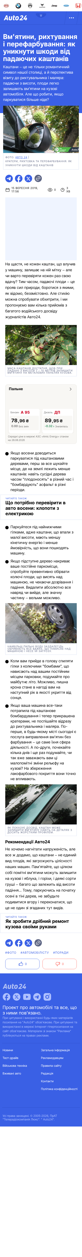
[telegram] (9, 178)
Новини (8, 1050)
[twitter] (28, 178)
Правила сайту (51, 1066)
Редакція (47, 1073)
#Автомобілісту (35, 952)
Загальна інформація (55, 1050)
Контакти (47, 1081)
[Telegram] (37, 997)
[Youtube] (27, 997)
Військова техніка (15, 1066)
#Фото (10, 952)
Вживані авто (12, 1073)
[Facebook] (6, 997)
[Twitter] (16, 997)
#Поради (61, 952)
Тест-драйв (11, 1058)
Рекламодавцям (52, 1058)
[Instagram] (47, 997)
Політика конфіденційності (59, 1089)
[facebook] (18, 178)
